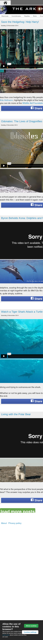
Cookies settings (30, 632)
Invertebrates (16, 16)
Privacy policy (15, 522)
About (4, 522)
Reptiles (27, 16)
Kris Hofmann (6, 99)
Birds (35, 16)
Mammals (5, 16)
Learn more (5, 635)
